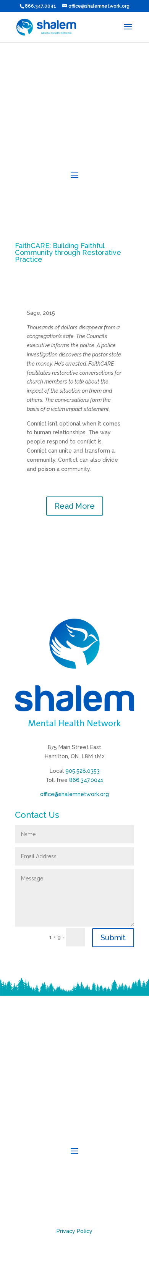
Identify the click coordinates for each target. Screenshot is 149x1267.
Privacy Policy (74, 1231)
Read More (75, 506)
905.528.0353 (82, 771)
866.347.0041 (86, 780)
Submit (113, 937)
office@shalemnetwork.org (74, 794)
